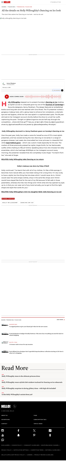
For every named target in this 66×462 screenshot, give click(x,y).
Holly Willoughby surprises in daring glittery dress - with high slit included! (29, 388)
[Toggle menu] (2, 2)
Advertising (5, 419)
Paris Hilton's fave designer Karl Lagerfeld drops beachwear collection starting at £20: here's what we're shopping (36, 352)
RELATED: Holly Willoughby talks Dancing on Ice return (22, 159)
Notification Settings (21, 450)
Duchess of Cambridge (54, 104)
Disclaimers (5, 445)
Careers (29, 454)
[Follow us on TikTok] (57, 430)
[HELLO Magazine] (7, 2)
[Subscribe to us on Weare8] (57, 435)
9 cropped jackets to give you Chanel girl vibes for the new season (28, 326)
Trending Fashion (24, 6)
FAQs (35, 415)
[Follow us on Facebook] (25, 430)
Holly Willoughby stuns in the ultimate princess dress (21, 376)
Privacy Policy (6, 450)
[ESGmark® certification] (13, 406)
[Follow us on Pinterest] (41, 435)
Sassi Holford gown (13, 143)
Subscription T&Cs (40, 419)
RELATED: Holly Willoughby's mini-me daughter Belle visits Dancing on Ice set (31, 192)
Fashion (11, 6)
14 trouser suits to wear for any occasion (21, 344)
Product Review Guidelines (43, 454)
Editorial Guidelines (52, 450)
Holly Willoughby (14, 102)
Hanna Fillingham (11, 83)
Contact (4, 423)
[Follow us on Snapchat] (25, 435)
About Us (4, 415)
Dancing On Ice (27, 202)
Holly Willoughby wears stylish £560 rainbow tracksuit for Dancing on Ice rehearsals (32, 382)
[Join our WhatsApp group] (9, 440)
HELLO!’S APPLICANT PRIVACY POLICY (13, 454)
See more (60, 319)
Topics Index (38, 423)
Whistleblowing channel (50, 445)
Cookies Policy (17, 445)
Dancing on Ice (51, 102)
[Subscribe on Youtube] (9, 435)
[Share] (62, 90)
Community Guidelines (31, 445)
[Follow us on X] (41, 430)
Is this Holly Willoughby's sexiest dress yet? (17, 394)
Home (4, 6)
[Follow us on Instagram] (9, 430)
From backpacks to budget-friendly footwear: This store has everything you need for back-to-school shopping (36, 334)
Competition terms (37, 450)
